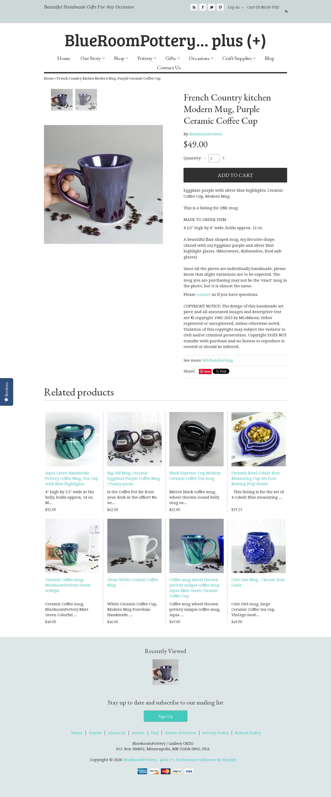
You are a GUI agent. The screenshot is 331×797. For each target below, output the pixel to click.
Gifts (171, 58)
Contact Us (169, 67)
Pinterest (220, 7)
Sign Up (165, 716)
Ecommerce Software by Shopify (206, 759)
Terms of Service (180, 733)
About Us (116, 733)
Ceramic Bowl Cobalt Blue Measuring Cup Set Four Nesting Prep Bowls (255, 478)
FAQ (155, 733)
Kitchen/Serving (218, 360)
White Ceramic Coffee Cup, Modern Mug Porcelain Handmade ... (132, 609)
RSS (194, 7)
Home (63, 58)
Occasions (199, 58)
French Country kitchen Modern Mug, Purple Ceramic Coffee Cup (109, 78)
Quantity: (192, 158)
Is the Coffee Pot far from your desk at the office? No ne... (132, 497)
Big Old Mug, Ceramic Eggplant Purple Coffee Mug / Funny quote (133, 478)
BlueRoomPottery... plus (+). (149, 759)
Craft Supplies (237, 58)
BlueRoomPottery (205, 134)
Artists (138, 733)
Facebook (202, 7)
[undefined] (103, 184)
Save (207, 371)
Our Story (90, 58)
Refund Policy (248, 733)
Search (286, 11)
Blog (269, 58)
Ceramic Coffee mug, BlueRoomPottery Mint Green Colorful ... (66, 609)
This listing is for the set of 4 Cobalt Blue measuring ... (257, 495)
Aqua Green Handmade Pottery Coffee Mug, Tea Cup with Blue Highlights (71, 478)
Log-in (234, 7)
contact (203, 294)
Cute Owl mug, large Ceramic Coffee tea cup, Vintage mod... (253, 609)
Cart (263, 7)
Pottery (145, 58)
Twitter (211, 7)
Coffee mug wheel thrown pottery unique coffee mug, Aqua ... (194, 609)
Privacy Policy (215, 733)
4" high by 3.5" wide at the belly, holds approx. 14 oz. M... (69, 497)
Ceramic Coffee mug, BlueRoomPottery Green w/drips (68, 585)
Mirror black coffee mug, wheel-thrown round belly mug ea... (194, 497)
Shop (119, 58)
